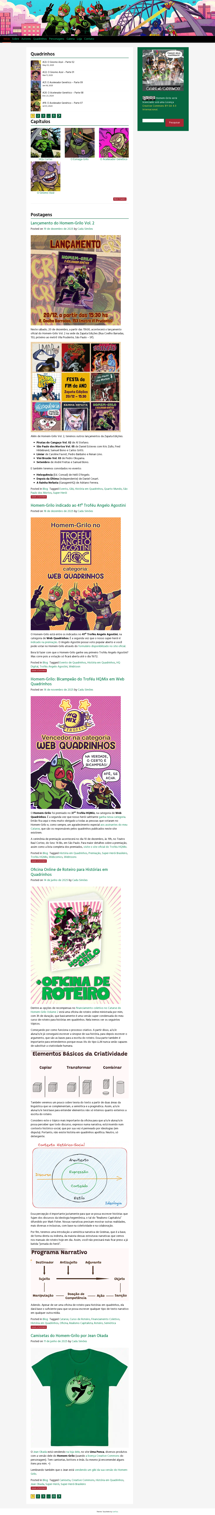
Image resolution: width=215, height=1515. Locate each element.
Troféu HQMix (39, 857)
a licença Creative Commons (102, 1456)
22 (53, 1496)
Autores (26, 39)
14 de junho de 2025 (56, 880)
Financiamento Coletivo (105, 1319)
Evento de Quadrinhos (72, 663)
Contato (89, 39)
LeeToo (115, 1511)
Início (7, 39)
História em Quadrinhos (89, 489)
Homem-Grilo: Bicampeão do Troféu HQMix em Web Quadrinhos (77, 682)
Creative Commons (83, 1480)
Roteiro (98, 1323)
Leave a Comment (39, 496)
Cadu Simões (85, 229)
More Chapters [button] (120, 199)
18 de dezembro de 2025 (58, 511)
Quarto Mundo (113, 489)
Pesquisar (174, 123)
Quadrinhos (40, 39)
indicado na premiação (44, 642)
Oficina (64, 1323)
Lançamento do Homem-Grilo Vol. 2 (62, 223)
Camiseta (64, 1480)
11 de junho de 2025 (55, 1341)
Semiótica (110, 1323)
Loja (79, 39)
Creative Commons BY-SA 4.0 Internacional (159, 108)
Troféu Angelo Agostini (54, 666)
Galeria (71, 39)
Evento (63, 489)
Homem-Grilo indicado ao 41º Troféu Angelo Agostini (78, 505)
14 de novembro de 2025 (59, 690)
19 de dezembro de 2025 (58, 229)
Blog (45, 489)
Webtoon (74, 666)
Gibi (71, 489)
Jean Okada (40, 1452)
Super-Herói (60, 493)
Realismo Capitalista (81, 1323)
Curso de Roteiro (80, 1319)
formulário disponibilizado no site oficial (101, 646)
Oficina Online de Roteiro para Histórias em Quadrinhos (69, 872)
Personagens (56, 39)
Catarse (63, 1319)
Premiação (94, 853)
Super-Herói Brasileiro (114, 853)
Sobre (15, 39)
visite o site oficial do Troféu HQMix (105, 847)
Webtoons (70, 857)
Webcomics (56, 857)
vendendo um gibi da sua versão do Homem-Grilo (79, 1472)
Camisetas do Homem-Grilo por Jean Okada (69, 1336)
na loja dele (73, 1452)
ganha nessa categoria (112, 817)
